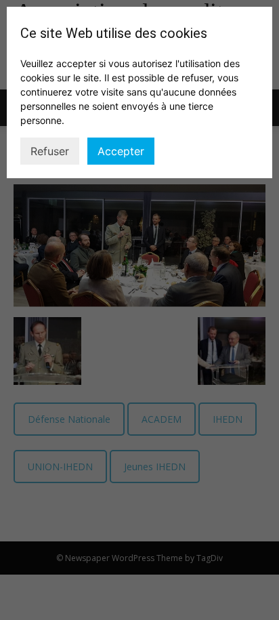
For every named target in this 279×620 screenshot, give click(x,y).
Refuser (49, 151)
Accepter (121, 151)
